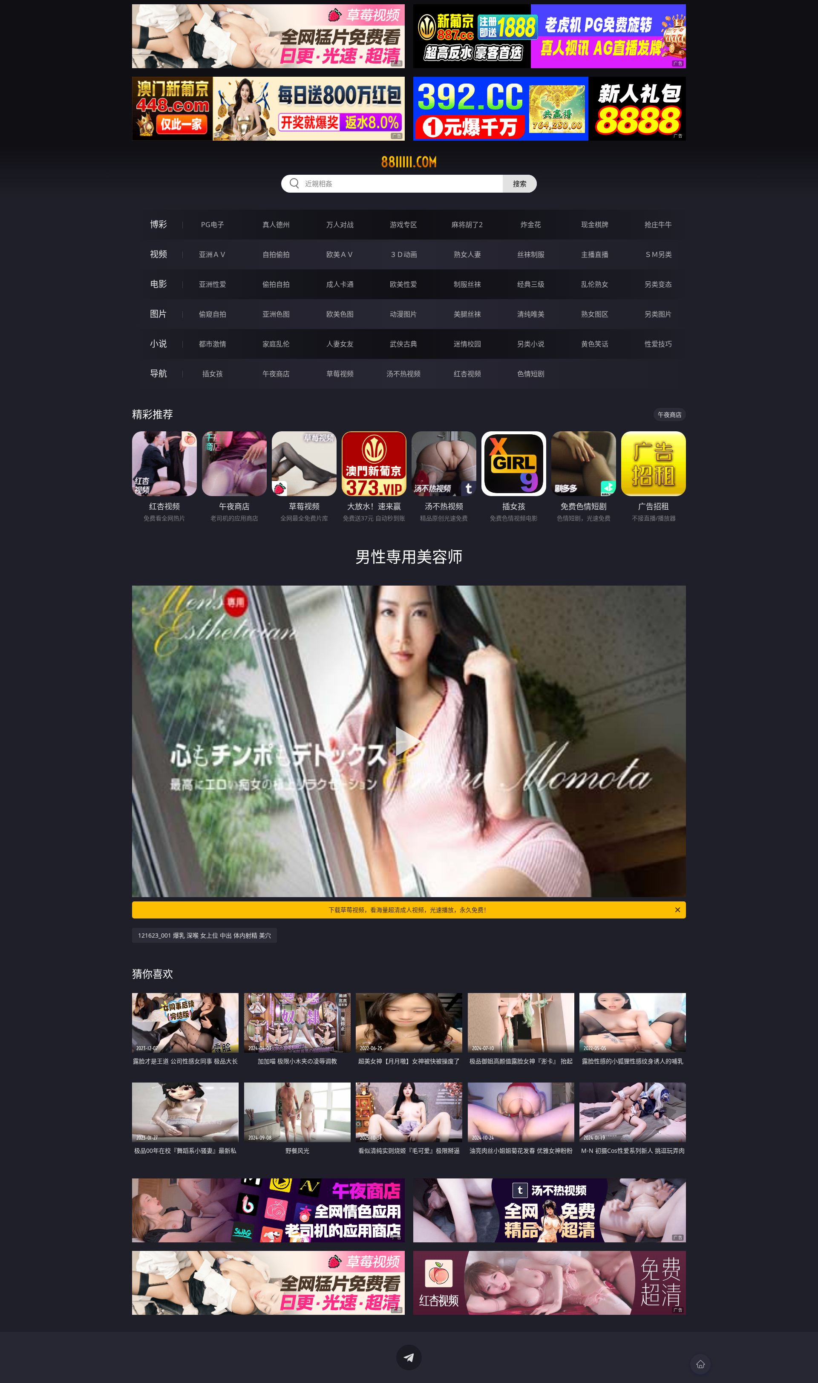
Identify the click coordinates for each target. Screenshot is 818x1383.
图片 (158, 314)
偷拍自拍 (276, 284)
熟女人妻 (467, 254)
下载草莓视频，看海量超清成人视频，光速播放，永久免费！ (409, 910)
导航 (158, 373)
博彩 (158, 224)
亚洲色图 (276, 314)
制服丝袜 (467, 284)
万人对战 (340, 224)
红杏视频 (467, 373)
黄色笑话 (594, 344)
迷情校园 (467, 344)
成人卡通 (340, 284)
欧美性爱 (403, 284)
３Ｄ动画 (403, 254)
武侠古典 (403, 344)
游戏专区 (403, 224)
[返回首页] (700, 1364)
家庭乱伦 (276, 344)
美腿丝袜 (467, 314)
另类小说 (530, 344)
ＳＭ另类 (658, 254)
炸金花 (531, 224)
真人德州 (276, 224)
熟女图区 (594, 314)
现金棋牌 (594, 224)
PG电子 (212, 224)
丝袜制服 (530, 254)
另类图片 (658, 314)
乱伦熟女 (594, 284)
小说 (158, 343)
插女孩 (212, 373)
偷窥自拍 (212, 314)
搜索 (520, 183)
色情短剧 (530, 373)
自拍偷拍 (276, 254)
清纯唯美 (530, 314)
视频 (158, 254)
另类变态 (658, 284)
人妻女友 (340, 344)
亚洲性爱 (212, 284)
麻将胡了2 (467, 224)
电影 (158, 284)
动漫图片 (403, 314)
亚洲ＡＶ (212, 254)
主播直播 (594, 254)
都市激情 (212, 344)
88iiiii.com (409, 161)
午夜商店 (276, 373)
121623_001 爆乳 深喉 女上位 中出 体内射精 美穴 (204, 935)
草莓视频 (340, 373)
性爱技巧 (658, 344)
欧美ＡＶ (340, 254)
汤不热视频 (403, 373)
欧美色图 (340, 314)
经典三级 (530, 284)
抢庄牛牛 (658, 224)
